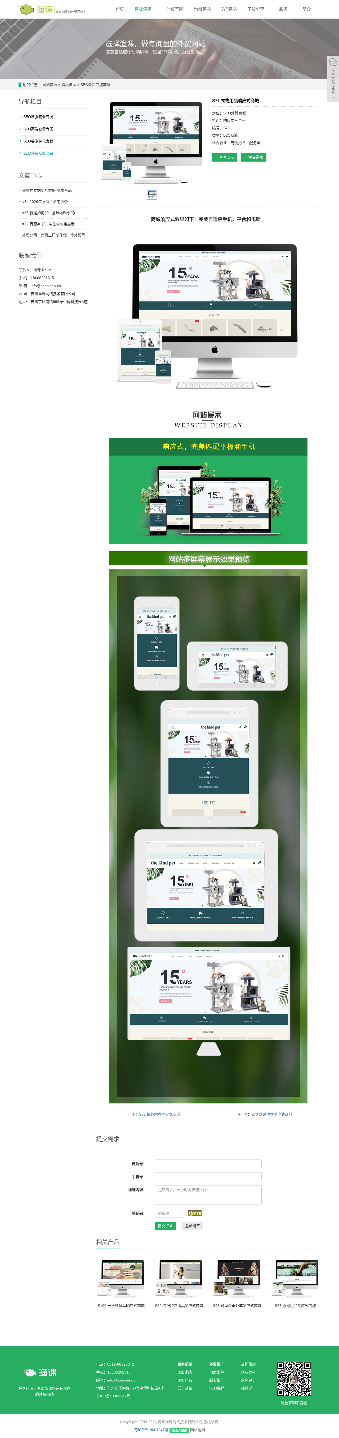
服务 (284, 9)
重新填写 (192, 1226)
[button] (154, 9)
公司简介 (248, 1364)
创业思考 (248, 1372)
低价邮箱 (184, 1388)
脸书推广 (216, 1380)
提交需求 (255, 157)
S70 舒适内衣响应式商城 (271, 1114)
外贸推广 (216, 1364)
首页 (119, 9)
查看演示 (226, 157)
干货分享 (256, 9)
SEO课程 (216, 1388)
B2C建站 (184, 1380)
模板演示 (144, 9)
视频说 (246, 1388)
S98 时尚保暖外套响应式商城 (237, 1305)
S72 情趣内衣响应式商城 (159, 1114)
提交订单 (165, 1226)
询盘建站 (202, 9)
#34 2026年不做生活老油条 (45, 202)
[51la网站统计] (179, 1430)
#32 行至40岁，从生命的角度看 (48, 224)
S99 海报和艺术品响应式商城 (179, 1305)
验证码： (139, 1213)
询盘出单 (216, 1372)
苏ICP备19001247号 (151, 1430)
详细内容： (137, 1190)
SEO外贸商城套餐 (94, 85)
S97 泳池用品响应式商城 (295, 1305)
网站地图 (197, 1430)
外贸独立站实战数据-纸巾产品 (47, 190)
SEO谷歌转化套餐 (38, 141)
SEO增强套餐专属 (38, 117)
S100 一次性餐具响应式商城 (121, 1305)
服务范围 (184, 1364)
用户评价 (248, 1380)
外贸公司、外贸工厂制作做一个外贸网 (53, 235)
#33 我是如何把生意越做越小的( (48, 213)
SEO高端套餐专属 (38, 129)
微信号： (139, 1164)
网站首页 (49, 85)
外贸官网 (174, 9)
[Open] (333, 79)
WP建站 (229, 9)
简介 (307, 9)
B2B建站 (184, 1372)
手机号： (139, 1177)
